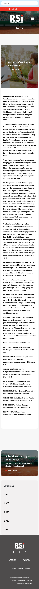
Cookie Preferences (20, 583)
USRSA (14, 568)
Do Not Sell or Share (28, 583)
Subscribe (4, 9)
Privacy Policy (29, 580)
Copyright (14, 580)
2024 (6, 512)
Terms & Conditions (21, 580)
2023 (6, 521)
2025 (6, 503)
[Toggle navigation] (33, 18)
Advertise (20, 568)
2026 (6, 494)
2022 (6, 530)
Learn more (12, 470)
